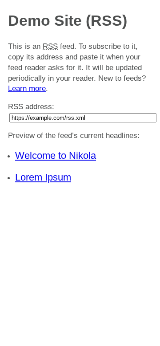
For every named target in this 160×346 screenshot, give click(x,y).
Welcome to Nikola (55, 155)
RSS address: (31, 106)
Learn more (27, 88)
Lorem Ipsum (43, 177)
